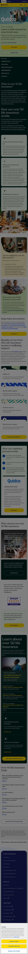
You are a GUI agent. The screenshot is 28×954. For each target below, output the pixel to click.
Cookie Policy (16, 937)
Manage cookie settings (14, 951)
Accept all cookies (14, 941)
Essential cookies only (14, 946)
